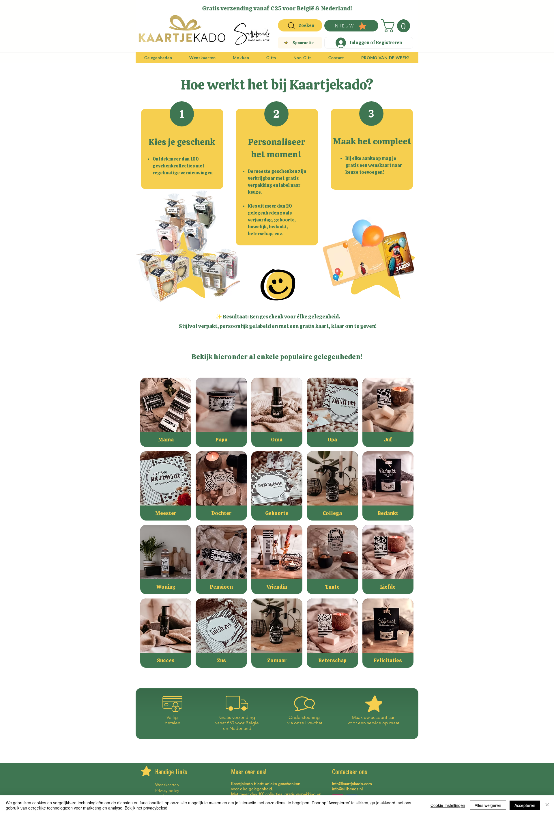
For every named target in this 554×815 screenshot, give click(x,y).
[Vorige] (143, 8)
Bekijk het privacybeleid (146, 808)
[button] (397, 25)
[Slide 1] (260, 6)
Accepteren (524, 805)
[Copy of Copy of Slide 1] (274, 6)
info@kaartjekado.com (352, 783)
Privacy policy (167, 790)
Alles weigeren (488, 805)
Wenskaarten (167, 784)
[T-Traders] (267, 6)
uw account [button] (375, 717)
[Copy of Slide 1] (281, 6)
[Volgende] (410, 8)
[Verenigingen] (294, 6)
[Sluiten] (547, 805)
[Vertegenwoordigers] (288, 6)
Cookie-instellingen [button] (448, 805)
